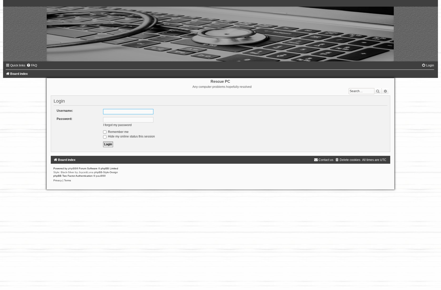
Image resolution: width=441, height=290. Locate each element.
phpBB (72, 168)
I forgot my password (117, 125)
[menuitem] (32, 65)
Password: (64, 119)
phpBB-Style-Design (106, 172)
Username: (65, 111)
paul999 (101, 175)
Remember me (118, 132)
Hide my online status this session (131, 136)
